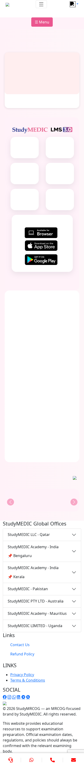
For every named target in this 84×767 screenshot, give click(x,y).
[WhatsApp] (31, 760)
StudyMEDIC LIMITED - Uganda (35, 625)
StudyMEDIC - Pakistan (28, 588)
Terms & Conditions (27, 680)
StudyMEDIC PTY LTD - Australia (35, 601)
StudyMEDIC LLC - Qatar (29, 534)
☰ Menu (42, 22)
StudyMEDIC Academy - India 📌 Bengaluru (33, 551)
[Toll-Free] (52, 760)
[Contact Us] (10, 760)
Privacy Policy (22, 674)
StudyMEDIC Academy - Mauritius (37, 613)
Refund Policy (22, 654)
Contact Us (20, 644)
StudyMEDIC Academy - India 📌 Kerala (33, 572)
